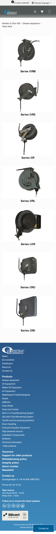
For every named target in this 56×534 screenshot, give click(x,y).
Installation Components (13, 434)
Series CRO (28, 287)
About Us (6, 367)
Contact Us (7, 370)
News (4, 356)
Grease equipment (31, 23)
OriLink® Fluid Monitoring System (17, 416)
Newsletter (8, 470)
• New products (9, 445)
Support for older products (17, 455)
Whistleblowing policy (14, 459)
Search (35, 12)
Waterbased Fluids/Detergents (16, 394)
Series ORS (28, 114)
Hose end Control (10, 409)
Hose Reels (7, 405)
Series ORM (28, 71)
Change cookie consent (28, 527)
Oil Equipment (8, 383)
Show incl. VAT (37, 524)
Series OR (27, 157)
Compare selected (21, 3)
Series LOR (28, 244)
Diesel (5, 398)
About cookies (10, 466)
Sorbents (6, 438)
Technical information (12, 442)
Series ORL (28, 201)
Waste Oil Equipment (11, 387)
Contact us (43, 528)
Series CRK (28, 330)
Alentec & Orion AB (11, 23)
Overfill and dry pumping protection (18, 420)
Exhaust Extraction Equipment (16, 427)
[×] (49, 11)
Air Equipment (8, 391)
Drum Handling (9, 423)
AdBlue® (6, 402)
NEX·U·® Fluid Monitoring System (18, 412)
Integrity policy (10, 462)
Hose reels (7, 26)
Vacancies (7, 451)
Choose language (42, 2)
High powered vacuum (12, 431)
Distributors (7, 363)
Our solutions (8, 359)
